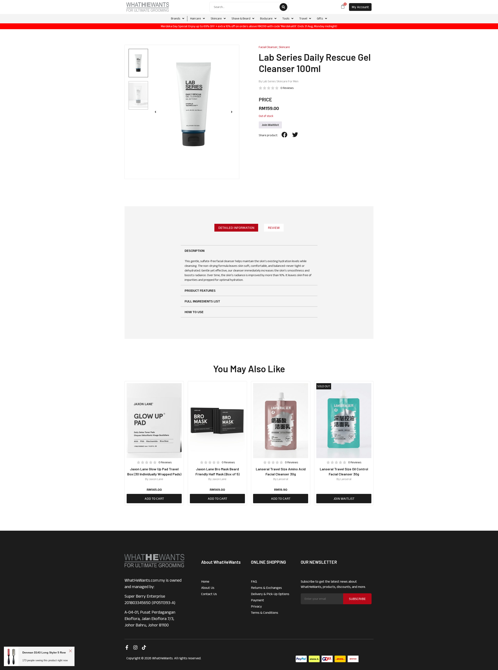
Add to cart (154, 499)
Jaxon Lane (156, 479)
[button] (155, 111)
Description (194, 251)
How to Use (194, 312)
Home (205, 581)
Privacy (256, 606)
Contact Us (209, 594)
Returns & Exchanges (266, 588)
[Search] (283, 7)
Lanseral (282, 479)
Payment (257, 600)
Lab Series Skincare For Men (280, 81)
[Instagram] (135, 647)
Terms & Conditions (264, 613)
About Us (207, 588)
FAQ (254, 581)
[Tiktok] (144, 647)
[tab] (236, 228)
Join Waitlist (270, 124)
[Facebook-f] (126, 647)
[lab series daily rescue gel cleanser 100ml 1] (193, 104)
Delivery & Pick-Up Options (270, 594)
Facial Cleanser (268, 47)
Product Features (200, 290)
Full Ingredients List (202, 301)
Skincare (284, 47)
